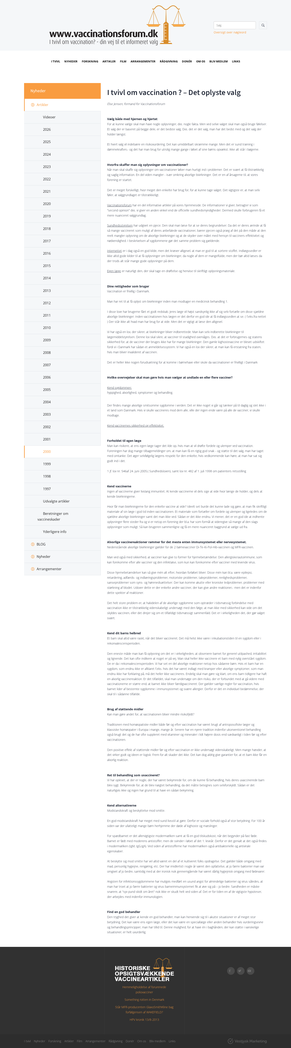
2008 (47, 352)
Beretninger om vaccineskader (52, 516)
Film (123, 61)
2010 (47, 327)
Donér (187, 61)
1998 (47, 476)
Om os (200, 61)
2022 (47, 179)
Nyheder (71, 61)
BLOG (41, 544)
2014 (47, 278)
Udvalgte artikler (56, 501)
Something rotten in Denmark (144, 1000)
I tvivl (55, 61)
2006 (47, 377)
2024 (47, 154)
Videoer (49, 117)
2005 (47, 389)
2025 (47, 141)
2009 (47, 340)
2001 (47, 439)
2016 (47, 253)
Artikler (109, 61)
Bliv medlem (218, 61)
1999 (47, 464)
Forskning (90, 61)
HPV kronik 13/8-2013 (144, 1020)
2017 (47, 241)
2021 (47, 191)
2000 (47, 451)
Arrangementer (143, 61)
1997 (47, 489)
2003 (47, 414)
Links (236, 61)
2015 (47, 265)
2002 (47, 427)
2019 (47, 216)
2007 (47, 365)
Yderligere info (54, 531)
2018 (47, 228)
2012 (47, 303)
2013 (47, 290)
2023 (47, 166)
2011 (47, 315)
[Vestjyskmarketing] (247, 1041)
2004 (47, 402)
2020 (47, 203)
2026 (47, 129)
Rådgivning (169, 61)
